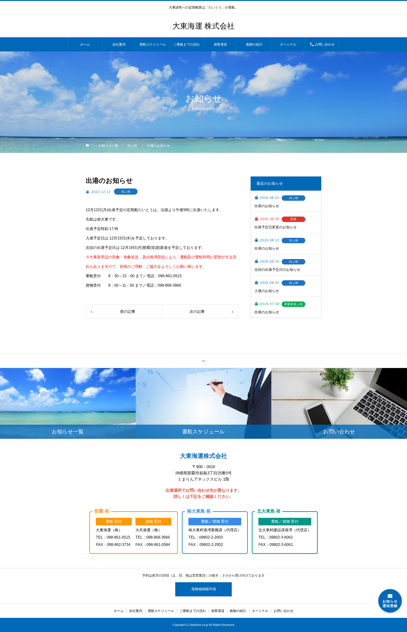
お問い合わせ (325, 44)
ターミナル (288, 44)
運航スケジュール (152, 44)
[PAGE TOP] (203, 361)
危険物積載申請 (203, 589)
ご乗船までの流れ (186, 44)
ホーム (85, 44)
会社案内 (119, 44)
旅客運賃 (220, 44)
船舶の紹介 (254, 44)
